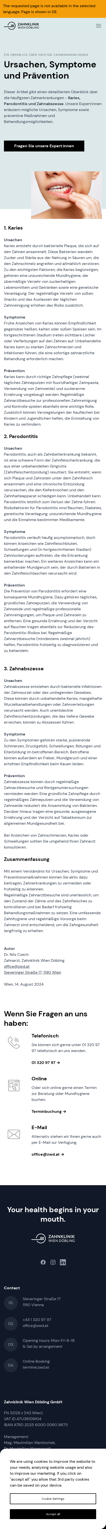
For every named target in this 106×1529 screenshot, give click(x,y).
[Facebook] (43, 1262)
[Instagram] (53, 1262)
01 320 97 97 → (46, 1062)
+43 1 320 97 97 (37, 1319)
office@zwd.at (17, 966)
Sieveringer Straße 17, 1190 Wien (32, 972)
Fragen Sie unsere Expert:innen (44, 145)
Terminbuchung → (49, 1111)
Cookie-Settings (53, 1499)
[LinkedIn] (63, 1262)
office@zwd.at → (48, 1154)
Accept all (53, 1514)
